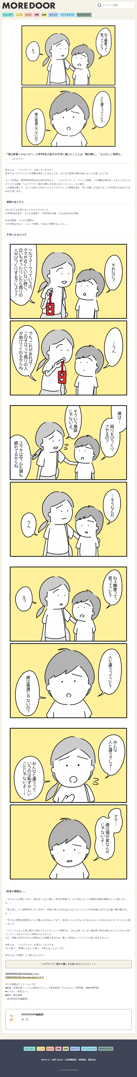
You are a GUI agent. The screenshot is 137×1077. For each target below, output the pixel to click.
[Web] (22, 1019)
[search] (99, 5)
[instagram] (27, 1019)
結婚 (44, 15)
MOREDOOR (72, 1070)
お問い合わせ (57, 1059)
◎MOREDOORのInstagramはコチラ (24, 977)
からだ (28, 15)
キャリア (53, 15)
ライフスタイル (67, 15)
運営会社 (92, 1059)
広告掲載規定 (71, 1059)
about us (45, 1059)
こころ (19, 15)
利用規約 (82, 1059)
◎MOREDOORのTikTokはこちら (22, 973)
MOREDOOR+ (84, 15)
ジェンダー (8, 15)
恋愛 (37, 15)
